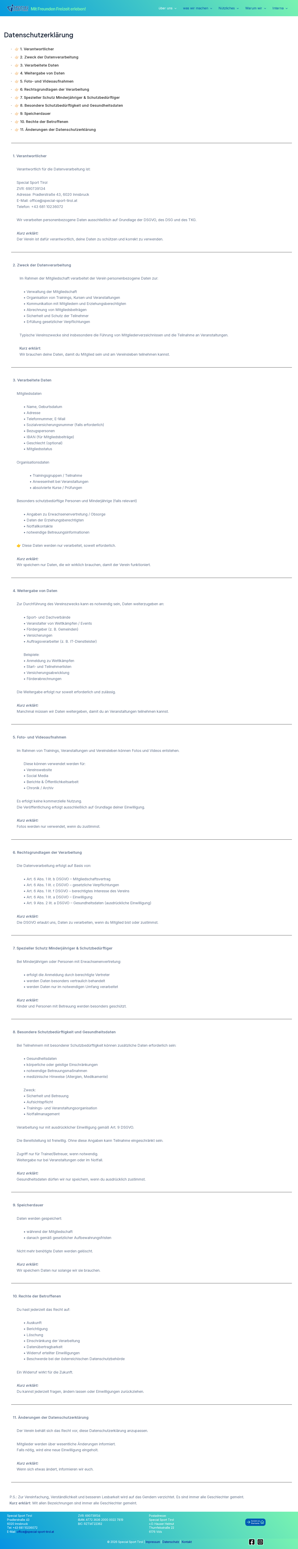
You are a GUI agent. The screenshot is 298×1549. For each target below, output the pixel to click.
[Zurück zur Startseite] (255, 1522)
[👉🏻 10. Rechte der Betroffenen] (39, 122)
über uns (166, 8)
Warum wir (253, 8)
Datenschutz (171, 1542)
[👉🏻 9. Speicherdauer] (31, 114)
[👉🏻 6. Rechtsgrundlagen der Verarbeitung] (50, 89)
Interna (278, 8)
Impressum (153, 1542)
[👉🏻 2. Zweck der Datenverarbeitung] (44, 57)
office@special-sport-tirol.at (35, 1531)
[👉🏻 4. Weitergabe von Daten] (38, 73)
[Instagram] (260, 1542)
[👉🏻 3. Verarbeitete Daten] (35, 65)
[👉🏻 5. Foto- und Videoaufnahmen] (42, 81)
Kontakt (187, 1542)
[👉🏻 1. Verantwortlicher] (32, 49)
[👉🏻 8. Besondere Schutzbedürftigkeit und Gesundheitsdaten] (67, 105)
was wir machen (195, 8)
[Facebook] (252, 1542)
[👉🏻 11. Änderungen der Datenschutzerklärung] (53, 130)
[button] (175, 8)
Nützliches (227, 8)
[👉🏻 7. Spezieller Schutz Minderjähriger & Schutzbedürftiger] (65, 98)
